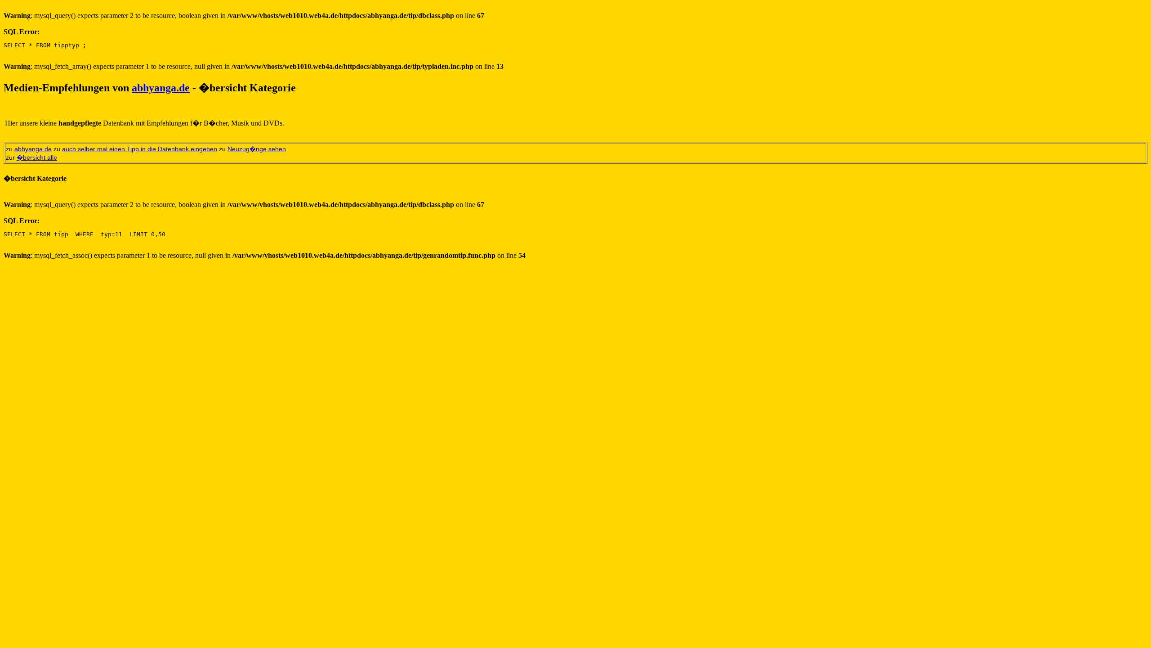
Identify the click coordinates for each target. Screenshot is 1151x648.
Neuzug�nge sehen (257, 149)
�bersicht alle (37, 157)
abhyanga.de (161, 88)
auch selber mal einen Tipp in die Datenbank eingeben (139, 149)
